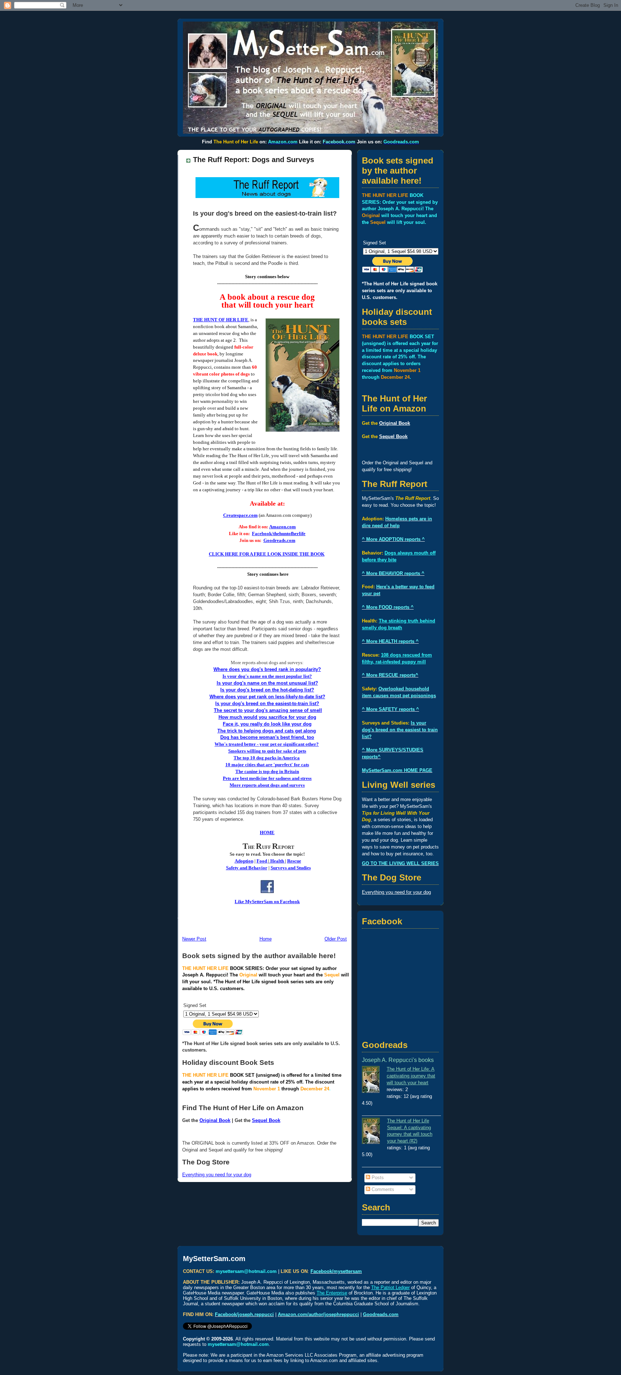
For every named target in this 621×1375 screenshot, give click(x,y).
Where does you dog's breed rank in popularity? (267, 669)
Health (277, 861)
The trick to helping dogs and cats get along (266, 731)
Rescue (294, 861)
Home (265, 939)
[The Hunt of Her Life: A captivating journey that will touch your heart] (374, 1080)
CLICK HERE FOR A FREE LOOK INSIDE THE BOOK (267, 554)
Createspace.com (240, 515)
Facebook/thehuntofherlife (278, 533)
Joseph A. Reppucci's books (398, 1060)
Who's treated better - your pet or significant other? (267, 744)
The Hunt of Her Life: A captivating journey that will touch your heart (411, 1076)
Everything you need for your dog (216, 1174)
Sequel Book (266, 1120)
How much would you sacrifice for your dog (267, 717)
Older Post (336, 939)
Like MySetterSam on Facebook (267, 901)
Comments (382, 1189)
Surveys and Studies (291, 867)
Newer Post (194, 939)
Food (262, 861)
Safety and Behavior (246, 867)
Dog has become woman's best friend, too (267, 737)
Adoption (244, 861)
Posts (377, 1177)
